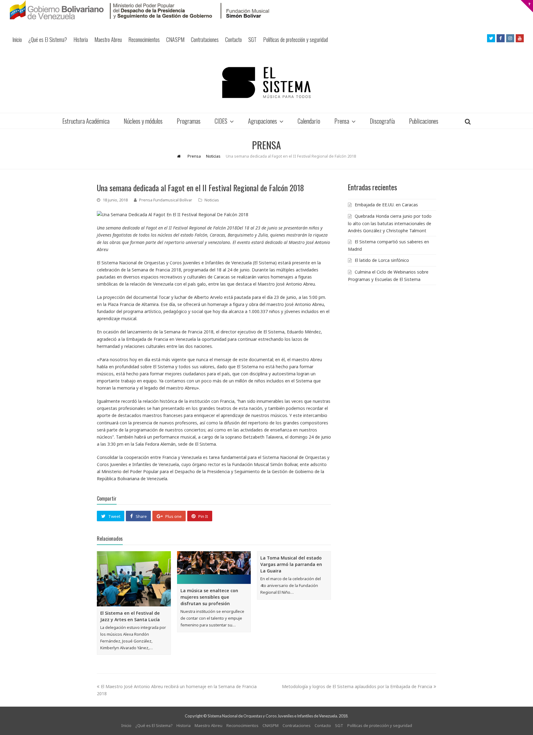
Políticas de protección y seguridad (295, 39)
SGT (252, 39)
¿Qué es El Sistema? (47, 39)
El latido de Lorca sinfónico (382, 260)
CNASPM (175, 39)
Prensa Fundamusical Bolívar (165, 200)
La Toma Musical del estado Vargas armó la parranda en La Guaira (291, 564)
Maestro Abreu (108, 39)
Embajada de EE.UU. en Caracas (386, 205)
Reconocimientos (144, 39)
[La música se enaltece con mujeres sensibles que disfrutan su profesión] (214, 567)
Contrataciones (205, 39)
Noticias (212, 200)
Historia (80, 39)
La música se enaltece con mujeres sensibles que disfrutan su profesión (209, 597)
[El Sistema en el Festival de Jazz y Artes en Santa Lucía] (134, 579)
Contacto (233, 39)
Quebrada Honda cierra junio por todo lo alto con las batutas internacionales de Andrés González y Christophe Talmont (390, 223)
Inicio (17, 39)
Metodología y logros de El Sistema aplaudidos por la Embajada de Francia (357, 686)
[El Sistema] (266, 82)
